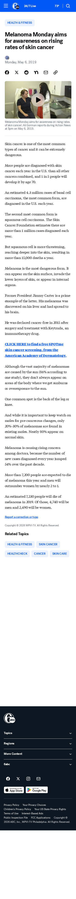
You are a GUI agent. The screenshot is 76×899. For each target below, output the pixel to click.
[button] (5, 5)
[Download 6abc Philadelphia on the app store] (14, 790)
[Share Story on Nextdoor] (36, 72)
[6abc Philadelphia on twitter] (18, 779)
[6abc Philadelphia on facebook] (8, 779)
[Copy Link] (55, 72)
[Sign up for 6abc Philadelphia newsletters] (38, 779)
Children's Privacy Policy (17, 809)
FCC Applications (40, 817)
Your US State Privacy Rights (50, 809)
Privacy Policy (11, 805)
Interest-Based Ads (32, 813)
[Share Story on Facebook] (7, 72)
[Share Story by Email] (45, 72)
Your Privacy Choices (34, 805)
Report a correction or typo (21, 517)
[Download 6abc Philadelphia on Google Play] (37, 790)
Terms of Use (11, 813)
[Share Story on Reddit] (26, 72)
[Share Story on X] (16, 72)
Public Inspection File (16, 817)
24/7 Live (30, 6)
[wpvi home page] (9, 718)
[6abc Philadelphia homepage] (16, 6)
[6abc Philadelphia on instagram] (28, 779)
